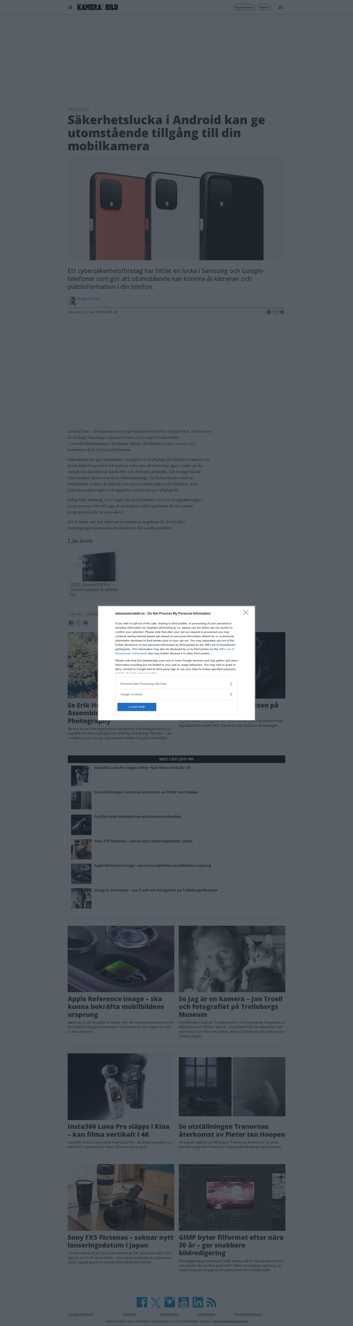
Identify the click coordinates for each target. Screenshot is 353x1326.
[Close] (247, 614)
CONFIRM (137, 707)
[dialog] (176, 663)
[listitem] (176, 684)
